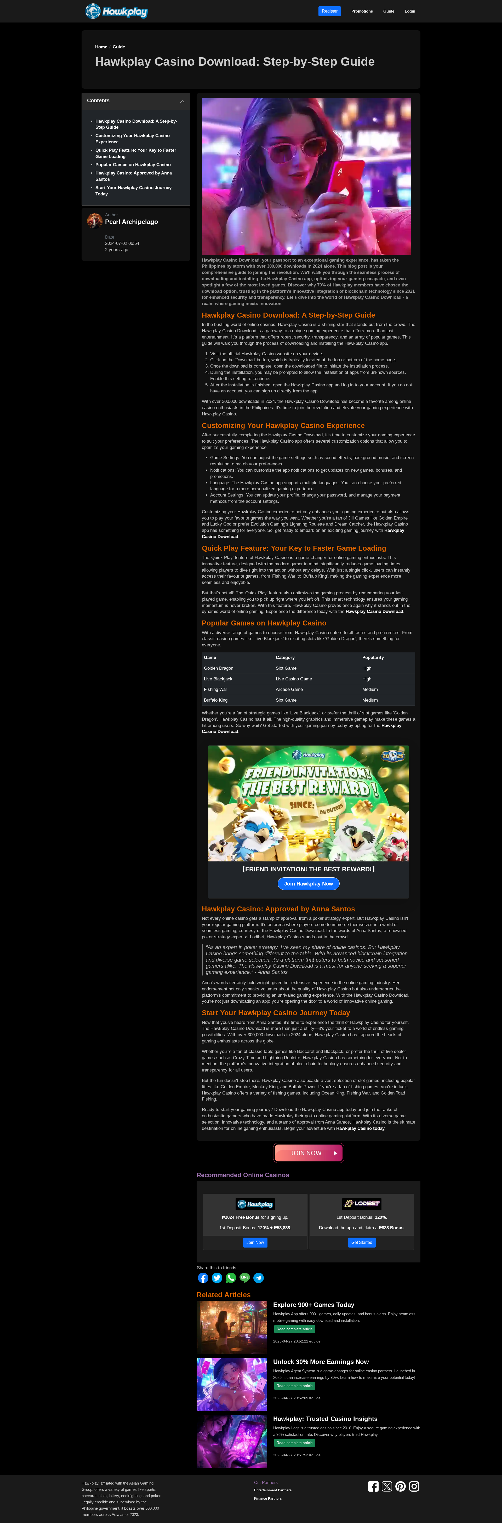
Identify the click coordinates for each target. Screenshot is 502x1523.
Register (330, 11)
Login (410, 11)
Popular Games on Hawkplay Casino (133, 164)
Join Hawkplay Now (308, 884)
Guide (388, 11)
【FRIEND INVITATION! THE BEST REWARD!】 (308, 869)
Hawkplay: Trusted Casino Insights (325, 1418)
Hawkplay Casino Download (374, 611)
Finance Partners (268, 1499)
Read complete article (295, 1329)
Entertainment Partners (273, 1490)
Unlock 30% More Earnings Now (321, 1361)
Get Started (361, 1242)
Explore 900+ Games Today (313, 1304)
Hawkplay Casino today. (361, 1128)
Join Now (255, 1242)
